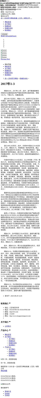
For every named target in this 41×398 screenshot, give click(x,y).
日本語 (7, 395)
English (9, 36)
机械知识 (8, 26)
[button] (4, 59)
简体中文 (4, 36)
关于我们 (8, 24)
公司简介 (8, 326)
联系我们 (8, 30)
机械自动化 (9, 28)
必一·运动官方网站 (11, 78)
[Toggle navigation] (31, 18)
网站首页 (8, 22)
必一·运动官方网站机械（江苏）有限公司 (15, 18)
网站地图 (4, 371)
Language (4, 34)
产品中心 (8, 347)
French (14, 36)
